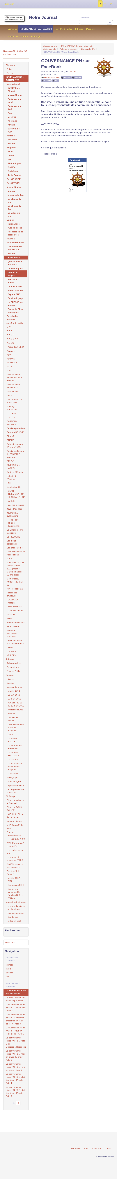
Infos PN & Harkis (63, 29)
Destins (10, 683)
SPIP (86, 1149)
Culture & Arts (15, 286)
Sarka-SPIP (97, 1149)
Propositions (13, 667)
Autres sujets (49, 49)
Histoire (10, 679)
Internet (78, 78)
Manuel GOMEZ (15, 610)
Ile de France (14, 175)
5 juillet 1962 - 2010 (14, 879)
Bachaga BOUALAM (12, 408)
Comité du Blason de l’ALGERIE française (15, 454)
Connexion (9, 4)
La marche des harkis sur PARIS (15, 858)
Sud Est (12, 167)
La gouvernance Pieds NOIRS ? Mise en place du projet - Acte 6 (15, 1055)
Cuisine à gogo (15, 298)
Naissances (14, 224)
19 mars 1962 (14, 699)
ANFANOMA (13, 391)
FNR (9, 483)
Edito (9, 69)
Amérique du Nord (14, 100)
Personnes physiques (12, 594)
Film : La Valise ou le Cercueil (15, 801)
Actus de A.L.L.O (16, 347)
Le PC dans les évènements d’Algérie (15, 766)
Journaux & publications (12, 514)
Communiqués (15, 268)
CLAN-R (11, 436)
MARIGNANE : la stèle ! (15, 826)
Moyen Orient (15, 95)
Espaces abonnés (15, 913)
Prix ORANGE (14, 179)
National (11, 135)
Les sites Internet (15, 548)
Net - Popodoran (15, 589)
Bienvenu (12, 29)
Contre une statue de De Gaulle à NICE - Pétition (15, 893)
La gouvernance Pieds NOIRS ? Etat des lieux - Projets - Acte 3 (15, 1091)
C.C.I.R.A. (11, 413)
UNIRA (10, 647)
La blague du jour (14, 200)
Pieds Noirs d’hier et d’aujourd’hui (14, 523)
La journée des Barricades (15, 747)
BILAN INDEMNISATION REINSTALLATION (16, 494)
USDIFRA (11, 651)
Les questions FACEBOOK (15, 248)
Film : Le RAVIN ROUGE (14, 808)
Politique (12, 139)
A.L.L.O (10, 343)
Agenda (11, 238)
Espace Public (13, 671)
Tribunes (79, 29)
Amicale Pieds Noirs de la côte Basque (14, 377)
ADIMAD (11, 358)
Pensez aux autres (14, 281)
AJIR (9, 370)
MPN (9, 327)
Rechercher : (85, 17)
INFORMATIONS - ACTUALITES (36, 29)
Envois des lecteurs (12, 317)
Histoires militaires (15, 505)
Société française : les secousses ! (16, 865)
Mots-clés (10, 942)
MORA (73, 71)
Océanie (12, 117)
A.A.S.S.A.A (12, 339)
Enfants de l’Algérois (12, 477)
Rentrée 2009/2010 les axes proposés (15, 999)
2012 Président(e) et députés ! (15, 844)
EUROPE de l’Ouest (14, 89)
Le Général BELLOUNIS (14, 754)
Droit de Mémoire (15, 472)
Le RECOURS (13, 537)
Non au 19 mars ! (15, 821)
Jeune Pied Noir (14, 509)
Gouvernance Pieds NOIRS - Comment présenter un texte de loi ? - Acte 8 (15, 1019)
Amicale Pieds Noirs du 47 (13, 386)
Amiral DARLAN (15, 709)
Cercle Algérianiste (16, 428)
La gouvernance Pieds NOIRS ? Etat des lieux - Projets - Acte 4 (15, 1078)
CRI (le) (10, 461)
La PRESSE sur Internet (15, 303)
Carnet (10, 220)
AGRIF (10, 366)
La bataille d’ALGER (13, 740)
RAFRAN (11, 614)
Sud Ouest (13, 171)
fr (100, 4)
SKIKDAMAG (13, 626)
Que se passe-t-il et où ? (16, 263)
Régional (11, 147)
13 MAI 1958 (14, 695)
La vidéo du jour (14, 214)
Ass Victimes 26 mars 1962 (14, 401)
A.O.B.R (10, 351)
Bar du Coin (13, 917)
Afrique (11, 125)
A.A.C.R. (11, 335)
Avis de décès (15, 228)
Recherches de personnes (15, 233)
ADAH (9, 355)
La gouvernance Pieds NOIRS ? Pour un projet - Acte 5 (15, 1067)
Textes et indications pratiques (12, 633)
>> (110, 22)
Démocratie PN (87, 49)
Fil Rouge (36, 36)
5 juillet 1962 (14, 691)
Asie (10, 113)
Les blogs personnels (12, 542)
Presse (10, 73)
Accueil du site (50, 46)
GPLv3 (109, 1149)
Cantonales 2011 (16, 885)
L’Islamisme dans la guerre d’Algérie (16, 727)
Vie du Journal (15, 290)
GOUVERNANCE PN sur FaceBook (16, 992)
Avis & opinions (14, 663)
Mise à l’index (14, 187)
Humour (11, 191)
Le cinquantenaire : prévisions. (16, 791)
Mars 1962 (13, 773)
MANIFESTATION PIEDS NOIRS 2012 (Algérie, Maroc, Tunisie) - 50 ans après (15, 568)
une (56, 81)
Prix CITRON (13, 183)
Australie (12, 121)
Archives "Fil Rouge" (13, 872)
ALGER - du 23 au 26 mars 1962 (16, 704)
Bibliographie (13, 777)
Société (47, 81)
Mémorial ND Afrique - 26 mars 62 (15, 581)
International (13, 84)
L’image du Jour (16, 195)
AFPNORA (12, 362)
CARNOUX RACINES (12, 423)
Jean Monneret (15, 606)
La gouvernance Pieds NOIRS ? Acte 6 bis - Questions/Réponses (16, 1042)
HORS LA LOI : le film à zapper (15, 815)
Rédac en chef (14, 921)
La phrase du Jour (14, 207)
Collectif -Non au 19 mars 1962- (15, 445)
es (105, 4)
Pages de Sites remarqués (15, 310)
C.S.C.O (11, 417)
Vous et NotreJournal (18, 36)
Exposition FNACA (15, 785)
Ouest (11, 155)
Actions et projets (68, 49)
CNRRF (10, 440)
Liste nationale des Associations (16, 553)
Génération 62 (14, 487)
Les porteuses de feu (15, 851)
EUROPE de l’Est (14, 130)
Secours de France (16, 622)
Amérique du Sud (14, 107)
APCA (9, 395)
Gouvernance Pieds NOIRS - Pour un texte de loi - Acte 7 (15, 1030)
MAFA (9, 558)
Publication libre (15, 242)
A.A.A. (10, 331)
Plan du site (75, 1149)
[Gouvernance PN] (77, 175)
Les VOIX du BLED (16, 839)
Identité (67, 78)
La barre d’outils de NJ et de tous (16, 907)
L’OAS (11, 734)
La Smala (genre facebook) (15, 531)
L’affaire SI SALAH (13, 719)
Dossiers (90, 29)
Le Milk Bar (13, 759)
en (111, 4)
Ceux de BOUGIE (15, 432)
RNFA (9, 618)
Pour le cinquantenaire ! (14, 833)
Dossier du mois (14, 687)
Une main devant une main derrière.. (16, 642)
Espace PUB (14, 294)
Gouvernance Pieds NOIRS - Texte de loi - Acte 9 (15, 1007)
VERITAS (11, 655)
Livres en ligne (14, 781)
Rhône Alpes (14, 163)
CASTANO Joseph (13, 601)
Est (9, 159)
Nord (10, 151)
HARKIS (10, 501)
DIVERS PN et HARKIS (13, 466)
